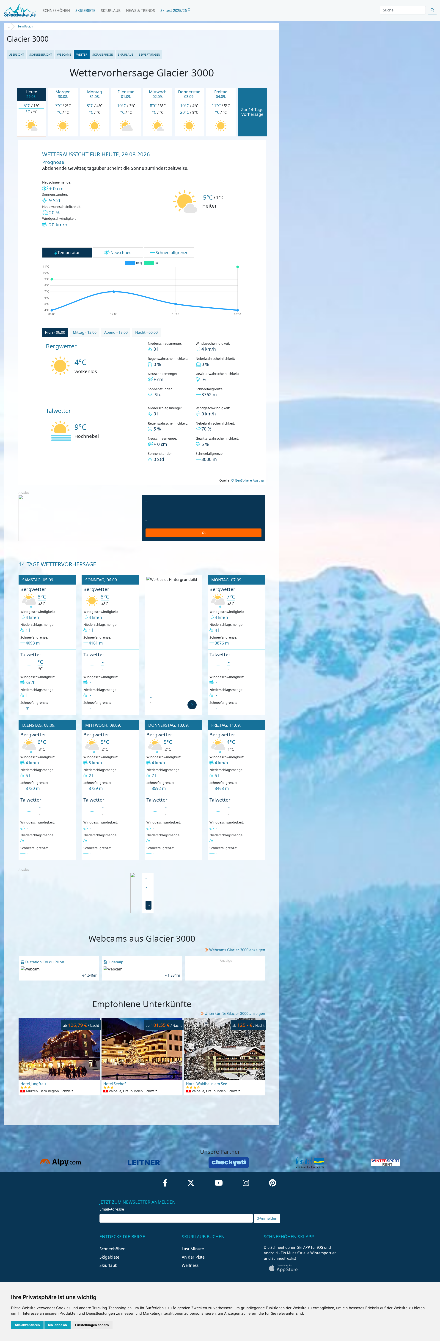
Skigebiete (85, 10)
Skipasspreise (102, 54)
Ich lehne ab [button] (57, 1325)
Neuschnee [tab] (121, 252)
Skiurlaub (111, 10)
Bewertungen (149, 54)
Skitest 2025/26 (174, 10)
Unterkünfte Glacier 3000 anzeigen (235, 1013)
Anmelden (268, 1218)
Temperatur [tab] (69, 252)
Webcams (64, 54)
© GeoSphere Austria (247, 480)
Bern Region (25, 26)
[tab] (55, 332)
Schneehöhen (56, 10)
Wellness (190, 1265)
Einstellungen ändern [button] (92, 1325)
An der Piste (193, 1257)
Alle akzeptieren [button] (27, 1325)
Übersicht (16, 54)
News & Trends (140, 10)
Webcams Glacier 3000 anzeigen (237, 949)
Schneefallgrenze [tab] (172, 252)
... (9, 26)
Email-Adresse (111, 1209)
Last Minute (193, 1249)
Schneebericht (40, 54)
